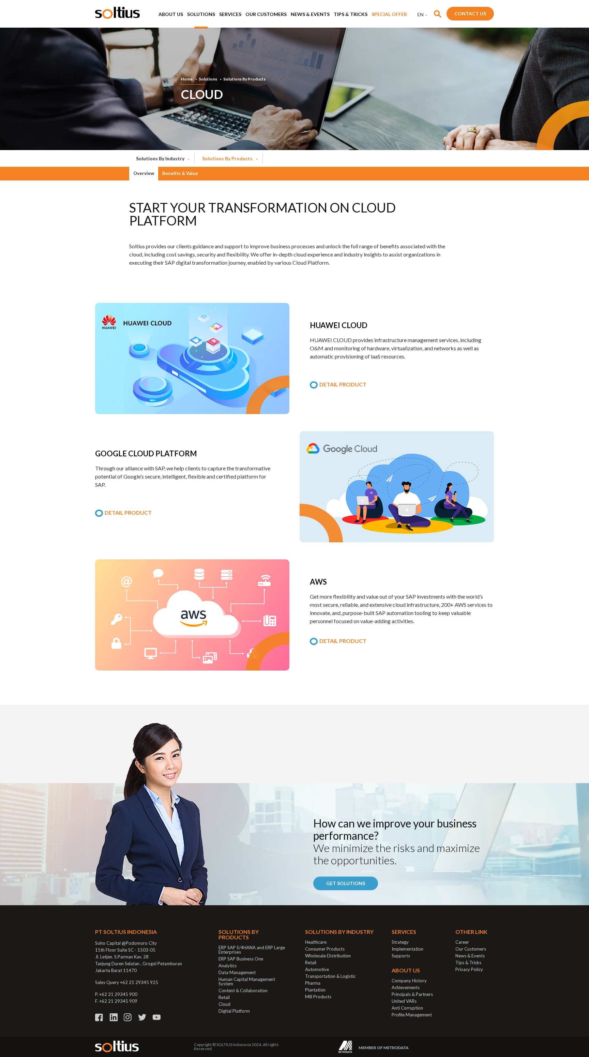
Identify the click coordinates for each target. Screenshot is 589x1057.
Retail (224, 997)
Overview (143, 173)
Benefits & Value (180, 173)
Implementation (407, 949)
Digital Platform (234, 1011)
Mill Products (318, 996)
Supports (401, 955)
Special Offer (389, 14)
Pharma (312, 983)
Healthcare (316, 942)
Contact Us (470, 13)
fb (99, 1017)
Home (187, 79)
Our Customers (266, 14)
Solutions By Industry (160, 158)
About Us (170, 14)
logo (117, 13)
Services (230, 14)
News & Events (310, 14)
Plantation (315, 990)
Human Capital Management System (246, 981)
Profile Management (412, 1014)
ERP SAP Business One (240, 958)
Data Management (237, 972)
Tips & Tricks (350, 14)
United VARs (404, 1001)
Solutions (201, 14)
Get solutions (345, 883)
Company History (409, 980)
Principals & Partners (412, 994)
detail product (342, 384)
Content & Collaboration (243, 990)
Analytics (227, 965)
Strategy (400, 942)
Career (462, 942)
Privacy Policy (469, 969)
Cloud (224, 1004)
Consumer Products (325, 949)
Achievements (406, 987)
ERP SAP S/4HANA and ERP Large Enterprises (251, 950)
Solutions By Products (244, 79)
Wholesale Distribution (328, 955)
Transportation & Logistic (330, 976)
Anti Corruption (407, 1008)
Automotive (317, 969)
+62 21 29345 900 (118, 994)
